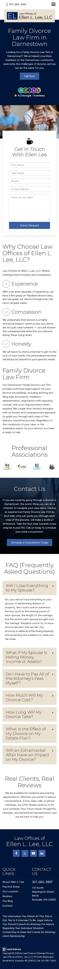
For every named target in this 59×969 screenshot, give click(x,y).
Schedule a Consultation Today (29, 542)
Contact (7, 905)
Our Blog (7, 901)
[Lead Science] (11, 948)
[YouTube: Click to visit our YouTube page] (33, 853)
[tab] (29, 588)
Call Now (29, 76)
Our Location (10, 891)
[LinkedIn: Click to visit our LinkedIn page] (42, 853)
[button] (29, 92)
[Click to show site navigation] (53, 4)
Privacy (49, 953)
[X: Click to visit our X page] (25, 853)
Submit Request (29, 225)
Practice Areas (11, 886)
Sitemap (41, 953)
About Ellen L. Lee (13, 881)
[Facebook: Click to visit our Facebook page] (16, 853)
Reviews (7, 896)
